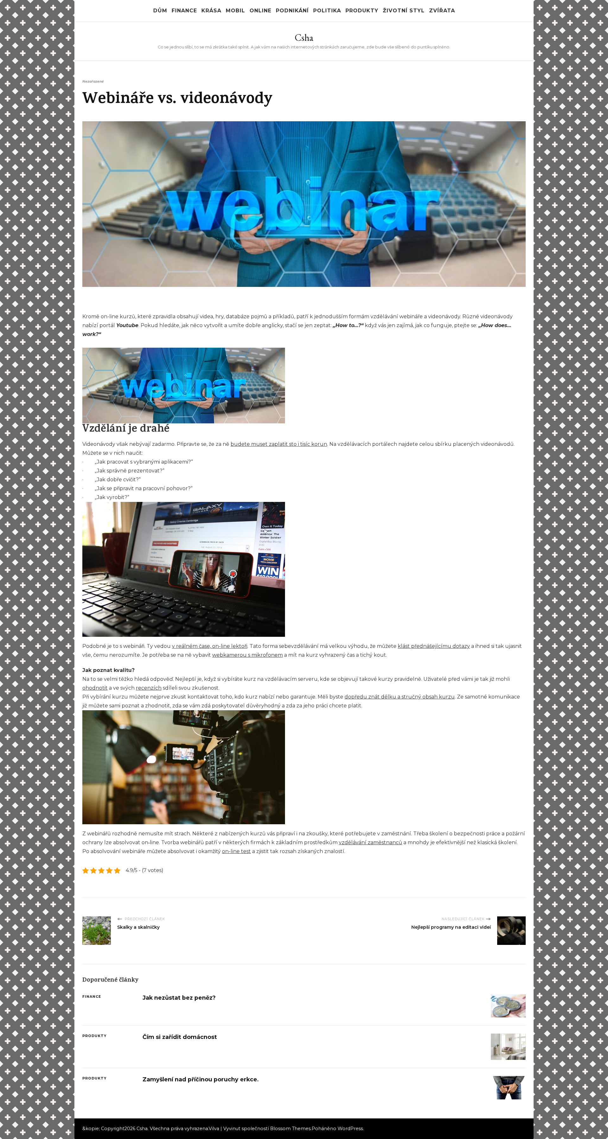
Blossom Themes (290, 1128)
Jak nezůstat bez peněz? (179, 997)
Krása (211, 11)
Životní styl (404, 11)
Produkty (361, 11)
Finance (184, 11)
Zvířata (442, 11)
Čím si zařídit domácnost (179, 1037)
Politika (327, 11)
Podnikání (292, 11)
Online (260, 11)
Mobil (235, 11)
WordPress (350, 1128)
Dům (160, 11)
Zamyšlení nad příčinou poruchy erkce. (200, 1079)
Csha (304, 37)
